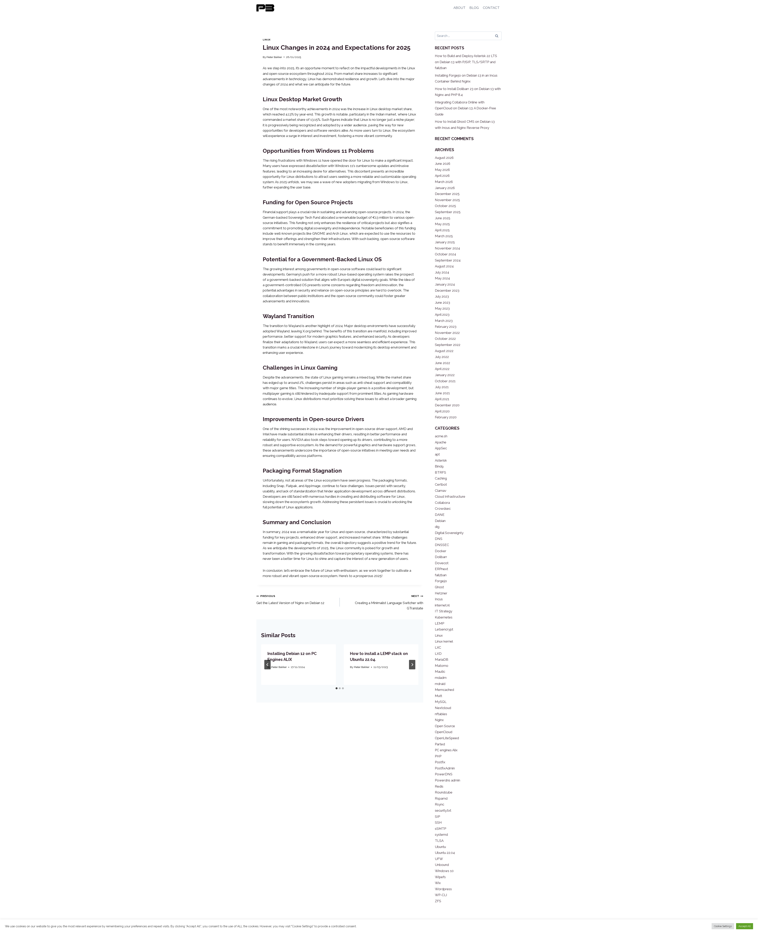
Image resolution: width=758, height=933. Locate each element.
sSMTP (440, 829)
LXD (438, 654)
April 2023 (442, 315)
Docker (440, 551)
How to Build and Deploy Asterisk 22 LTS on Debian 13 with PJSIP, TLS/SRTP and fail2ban (466, 62)
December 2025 (447, 194)
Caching (441, 478)
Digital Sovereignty (449, 533)
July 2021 (442, 387)
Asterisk (441, 460)
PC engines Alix (446, 750)
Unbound (442, 865)
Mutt (438, 696)
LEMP (439, 623)
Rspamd (441, 798)
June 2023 (442, 302)
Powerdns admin (447, 780)
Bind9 (439, 466)
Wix (438, 883)
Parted (440, 744)
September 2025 (448, 212)
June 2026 (442, 164)
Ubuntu (440, 847)
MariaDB (441, 659)
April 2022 (442, 369)
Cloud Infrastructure (450, 496)
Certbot (441, 484)
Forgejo (441, 581)
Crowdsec (443, 509)
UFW (439, 859)
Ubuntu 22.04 (445, 853)
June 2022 (442, 363)
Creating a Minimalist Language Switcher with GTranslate (389, 602)
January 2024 (445, 284)
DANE (440, 515)
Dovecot (441, 563)
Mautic (440, 672)
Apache (440, 442)
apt (437, 454)
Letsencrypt (444, 629)
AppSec (441, 448)
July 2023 (442, 296)
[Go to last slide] (267, 664)
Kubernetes (443, 617)
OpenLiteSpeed (447, 738)
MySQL (441, 702)
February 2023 (445, 327)
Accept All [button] (744, 926)
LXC (438, 647)
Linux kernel (444, 641)
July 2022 (442, 357)
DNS (438, 539)
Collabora (442, 503)
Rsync (439, 804)
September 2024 (448, 260)
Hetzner (441, 593)
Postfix (440, 762)
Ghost (439, 587)
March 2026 (444, 182)
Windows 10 (444, 871)
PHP (438, 756)
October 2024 (445, 254)
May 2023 (442, 308)
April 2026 (442, 176)
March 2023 (444, 321)
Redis (439, 786)
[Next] (412, 664)
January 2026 (445, 188)
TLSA (439, 841)
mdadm (441, 678)
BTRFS (440, 472)
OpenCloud (443, 732)
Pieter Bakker (274, 57)
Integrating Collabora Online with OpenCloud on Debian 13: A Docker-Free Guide (465, 108)
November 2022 (447, 333)
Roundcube (443, 792)
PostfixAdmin (445, 768)
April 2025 (442, 230)
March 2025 (444, 236)
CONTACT (491, 8)
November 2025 (447, 200)
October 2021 (445, 381)
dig (437, 527)
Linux (267, 39)
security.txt (443, 810)
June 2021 (442, 393)
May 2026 (442, 170)
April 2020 (442, 411)
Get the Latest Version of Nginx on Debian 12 (290, 599)
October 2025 (445, 206)
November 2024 (447, 248)
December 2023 (447, 290)
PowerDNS (443, 774)
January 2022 (445, 375)
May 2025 (442, 224)
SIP (437, 817)
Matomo (441, 666)
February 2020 (446, 417)
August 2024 (444, 266)
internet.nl (442, 605)
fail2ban (441, 575)
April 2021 (442, 399)
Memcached (444, 690)
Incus (439, 599)
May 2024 (442, 278)
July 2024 (442, 272)
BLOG (474, 8)
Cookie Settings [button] (723, 926)
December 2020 (447, 405)
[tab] (337, 688)
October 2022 (445, 339)
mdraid (440, 684)
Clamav (440, 491)
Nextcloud (443, 708)
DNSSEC (442, 545)
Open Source (445, 726)
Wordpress (443, 889)
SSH (438, 822)
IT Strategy (443, 611)
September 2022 (447, 345)
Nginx (439, 720)
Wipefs (440, 877)
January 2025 (445, 242)
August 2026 (444, 158)
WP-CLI (441, 895)
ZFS (438, 901)
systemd (441, 835)
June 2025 (442, 218)
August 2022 (444, 351)
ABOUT (459, 8)
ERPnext (441, 569)
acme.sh (441, 436)
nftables (441, 714)
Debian (440, 521)
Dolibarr (441, 557)
